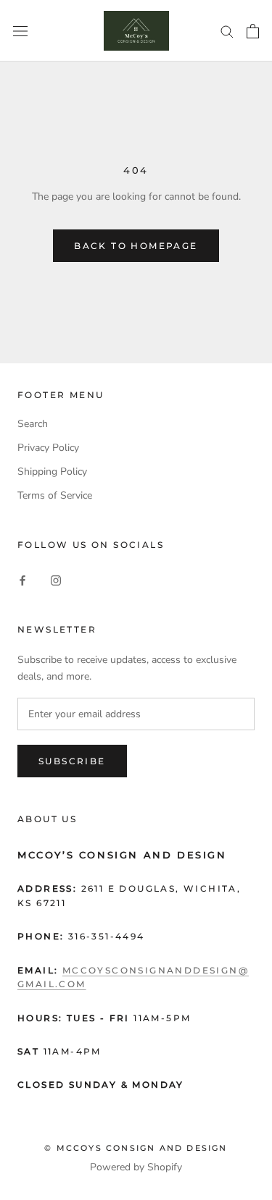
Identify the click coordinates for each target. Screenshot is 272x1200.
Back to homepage (135, 245)
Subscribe (72, 761)
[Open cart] (253, 31)
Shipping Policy (52, 471)
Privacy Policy (48, 448)
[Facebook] (22, 579)
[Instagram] (56, 579)
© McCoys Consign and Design (135, 1148)
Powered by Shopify (136, 1167)
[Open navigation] (20, 30)
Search (32, 424)
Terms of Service (54, 495)
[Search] (227, 31)
